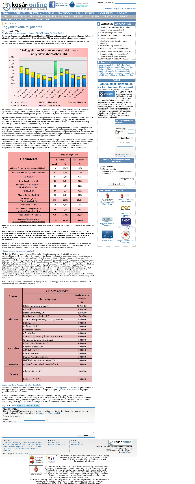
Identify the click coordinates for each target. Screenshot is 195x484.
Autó (40, 443)
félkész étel (109, 67)
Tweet (13, 405)
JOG (5, 16)
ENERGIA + (65, 16)
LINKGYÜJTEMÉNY (43, 19)
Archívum (108, 9)
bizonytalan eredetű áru (107, 65)
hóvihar (130, 67)
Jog (33, 445)
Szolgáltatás (32, 443)
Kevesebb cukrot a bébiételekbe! (112, 29)
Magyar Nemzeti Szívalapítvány (123, 155)
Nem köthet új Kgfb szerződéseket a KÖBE (115, 35)
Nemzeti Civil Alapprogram (126, 215)
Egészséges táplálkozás (21, 448)
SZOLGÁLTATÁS (65, 13)
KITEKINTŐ (89, 13)
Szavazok (116, 184)
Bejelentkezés (130, 9)
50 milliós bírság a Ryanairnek (111, 32)
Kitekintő (6, 445)
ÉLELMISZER (19, 13)
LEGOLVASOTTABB (123, 24)
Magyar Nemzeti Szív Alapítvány (125, 242)
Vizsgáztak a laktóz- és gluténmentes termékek (113, 42)
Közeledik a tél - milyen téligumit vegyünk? (115, 51)
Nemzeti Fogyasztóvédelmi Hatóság (107, 224)
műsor (111, 73)
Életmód (24, 443)
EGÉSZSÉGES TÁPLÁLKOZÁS (115, 16)
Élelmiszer (7, 443)
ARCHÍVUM (75, 443)
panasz (26, 33)
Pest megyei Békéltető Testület (126, 228)
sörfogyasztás (115, 75)
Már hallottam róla (109, 169)
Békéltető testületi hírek (17, 446)
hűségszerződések (105, 69)
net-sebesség (119, 73)
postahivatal (129, 73)
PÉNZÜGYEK (122, 13)
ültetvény (124, 75)
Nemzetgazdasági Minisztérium (107, 203)
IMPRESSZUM (53, 443)
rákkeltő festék (103, 75)
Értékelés (125, 138)
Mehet (85, 436)
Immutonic (117, 69)
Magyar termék (15, 445)
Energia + (30, 446)
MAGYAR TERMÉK (105, 13)
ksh (106, 71)
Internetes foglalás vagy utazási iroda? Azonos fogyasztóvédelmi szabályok (114, 55)
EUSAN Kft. (24, 454)
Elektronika (16, 443)
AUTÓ (78, 13)
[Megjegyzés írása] (126, 179)
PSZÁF (39, 33)
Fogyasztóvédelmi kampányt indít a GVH (114, 58)
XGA (131, 75)
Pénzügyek (26, 445)
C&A (118, 65)
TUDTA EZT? (79, 16)
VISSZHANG (94, 16)
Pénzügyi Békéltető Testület (53, 33)
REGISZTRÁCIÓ (77, 445)
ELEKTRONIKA (35, 13)
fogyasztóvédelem (16, 33)
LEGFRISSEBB (107, 24)
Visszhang (7, 448)
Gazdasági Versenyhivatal (107, 240)
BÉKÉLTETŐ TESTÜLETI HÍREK (43, 16)
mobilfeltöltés (103, 73)
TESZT (28, 19)
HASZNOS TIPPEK (18, 16)
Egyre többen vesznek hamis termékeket (114, 48)
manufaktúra (112, 71)
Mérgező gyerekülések (108, 38)
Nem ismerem (107, 166)
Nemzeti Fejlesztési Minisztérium (125, 201)
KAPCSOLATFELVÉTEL (57, 445)
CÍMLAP (6, 13)
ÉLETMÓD (50, 13)
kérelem (32, 33)
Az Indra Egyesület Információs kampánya (115, 27)
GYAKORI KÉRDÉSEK (12, 19)
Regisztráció (118, 9)
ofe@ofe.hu (128, 452)
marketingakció (124, 71)
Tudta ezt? (38, 446)
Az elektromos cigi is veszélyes (111, 45)
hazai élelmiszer (120, 67)
